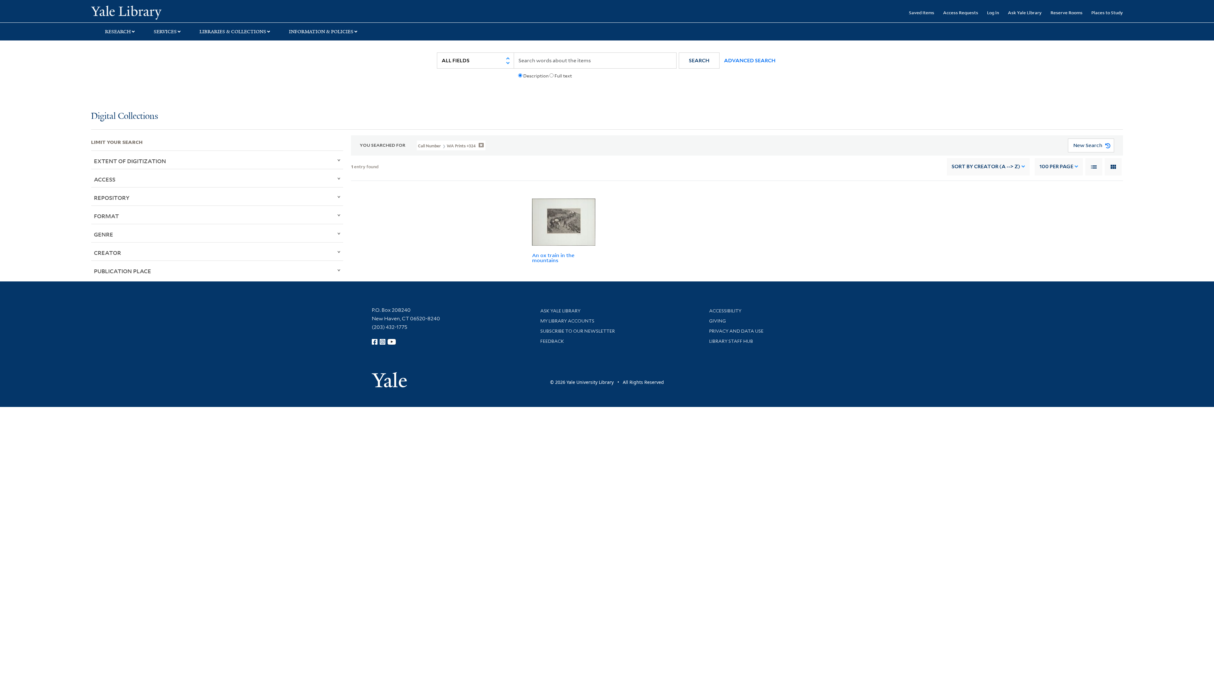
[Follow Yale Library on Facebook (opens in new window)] (374, 342)
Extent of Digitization (130, 161)
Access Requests (960, 12)
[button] (699, 60)
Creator (107, 252)
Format (106, 216)
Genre (103, 234)
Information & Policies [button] (321, 31)
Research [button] (118, 31)
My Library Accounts (567, 320)
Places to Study (1107, 12)
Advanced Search (750, 61)
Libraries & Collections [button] (232, 31)
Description (536, 75)
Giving (717, 320)
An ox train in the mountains (553, 258)
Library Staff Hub (731, 341)
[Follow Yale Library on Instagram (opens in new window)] (382, 342)
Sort (986, 166)
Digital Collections (124, 116)
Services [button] (165, 31)
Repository (112, 197)
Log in (993, 12)
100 (1056, 166)
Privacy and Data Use (736, 331)
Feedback (552, 341)
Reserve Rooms (1066, 12)
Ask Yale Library (1025, 12)
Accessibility (725, 310)
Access (104, 179)
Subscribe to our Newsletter (577, 331)
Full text (563, 75)
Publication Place (122, 271)
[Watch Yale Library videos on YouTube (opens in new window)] (392, 342)
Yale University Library (168, 12)
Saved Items (921, 12)
